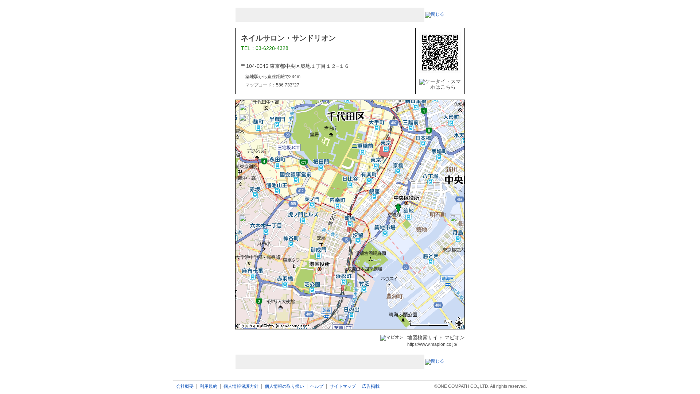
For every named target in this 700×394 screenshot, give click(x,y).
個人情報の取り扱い (284, 386)
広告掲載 (371, 386)
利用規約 (208, 386)
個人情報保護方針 (240, 386)
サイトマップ (343, 386)
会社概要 (185, 386)
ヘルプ (316, 386)
